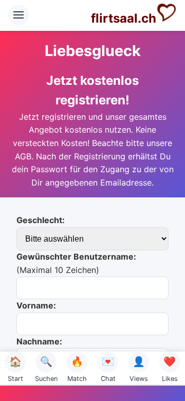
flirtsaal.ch (123, 18)
